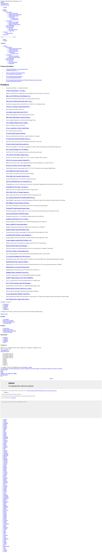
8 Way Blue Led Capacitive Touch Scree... (18, 176)
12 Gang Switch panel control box (13, 77)
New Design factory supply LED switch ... (18, 299)
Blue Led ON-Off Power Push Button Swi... (18, 96)
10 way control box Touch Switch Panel (17, 128)
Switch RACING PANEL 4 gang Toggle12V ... (19, 235)
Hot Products (24, 367)
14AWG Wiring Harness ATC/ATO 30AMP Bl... (20, 278)
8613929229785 (4, 374)
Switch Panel (9, 12)
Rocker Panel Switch (15, 368)
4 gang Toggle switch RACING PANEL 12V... (19, 240)
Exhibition (5, 341)
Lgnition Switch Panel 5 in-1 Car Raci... (17, 219)
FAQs (4, 342)
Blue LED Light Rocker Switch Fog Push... (18, 117)
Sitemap (30, 367)
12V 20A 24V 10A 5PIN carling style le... (17, 155)
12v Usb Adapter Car (5, 368)
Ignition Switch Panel (13, 15)
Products (5, 10)
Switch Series (12, 17)
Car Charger (9, 20)
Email (2, 371)
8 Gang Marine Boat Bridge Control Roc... (18, 294)
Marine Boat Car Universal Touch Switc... (18, 267)
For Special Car (15, 19)
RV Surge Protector (13, 29)
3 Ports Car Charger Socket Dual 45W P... (18, 106)
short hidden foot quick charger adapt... (17, 171)
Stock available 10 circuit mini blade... (17, 224)
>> (6, 301)
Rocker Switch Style (13, 23)
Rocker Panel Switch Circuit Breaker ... (17, 245)
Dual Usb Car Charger (14, 22)
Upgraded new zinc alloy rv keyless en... (17, 187)
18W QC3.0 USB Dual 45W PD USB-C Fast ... (19, 101)
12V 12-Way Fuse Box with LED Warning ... (19, 283)
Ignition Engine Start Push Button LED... (18, 229)
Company (5, 32)
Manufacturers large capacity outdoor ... (17, 262)
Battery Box (11, 30)
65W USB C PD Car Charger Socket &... (18, 192)
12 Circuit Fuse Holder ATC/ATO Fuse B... (18, 256)
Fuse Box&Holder (10, 25)
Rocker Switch (15, 18)
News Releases (9, 33)
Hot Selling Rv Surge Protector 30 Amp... (18, 203)
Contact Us (5, 34)
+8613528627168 (5, 350)
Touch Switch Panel (13, 13)
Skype (2, 372)
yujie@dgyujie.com (5, 4)
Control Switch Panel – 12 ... (12, 70)
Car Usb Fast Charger (34, 368)
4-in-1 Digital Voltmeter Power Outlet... (17, 123)
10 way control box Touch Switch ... (14, 74)
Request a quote (4, 314)
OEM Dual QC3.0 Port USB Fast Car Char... (19, 288)
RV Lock (11, 28)
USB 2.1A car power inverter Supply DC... (18, 160)
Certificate (5, 339)
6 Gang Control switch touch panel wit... (17, 144)
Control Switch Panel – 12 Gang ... (16, 90)
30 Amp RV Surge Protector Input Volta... (18, 208)
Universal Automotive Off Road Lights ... (17, 213)
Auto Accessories (10, 27)
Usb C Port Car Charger (56, 368)
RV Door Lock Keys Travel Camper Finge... (18, 165)
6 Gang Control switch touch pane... (14, 81)
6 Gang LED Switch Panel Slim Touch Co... (18, 139)
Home (4, 9)
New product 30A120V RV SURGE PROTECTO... (20, 197)
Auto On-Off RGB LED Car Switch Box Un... (19, 181)
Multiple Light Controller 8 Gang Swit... (17, 272)
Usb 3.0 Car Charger (24, 368)
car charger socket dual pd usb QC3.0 (17, 112)
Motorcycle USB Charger (14, 24)
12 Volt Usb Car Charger (45, 368)
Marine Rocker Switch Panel (15, 14)
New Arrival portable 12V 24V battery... (17, 149)
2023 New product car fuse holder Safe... (17, 251)
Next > (4, 301)
